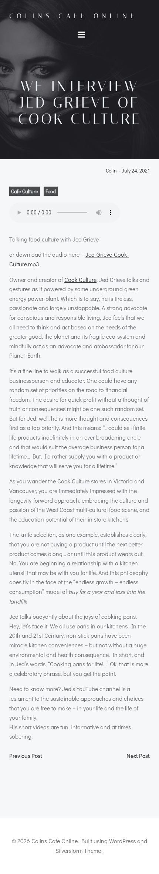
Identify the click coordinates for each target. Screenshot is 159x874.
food (50, 191)
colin (111, 171)
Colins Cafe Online (73, 16)
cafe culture (24, 191)
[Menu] (81, 35)
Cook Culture (80, 279)
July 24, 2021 (136, 171)
